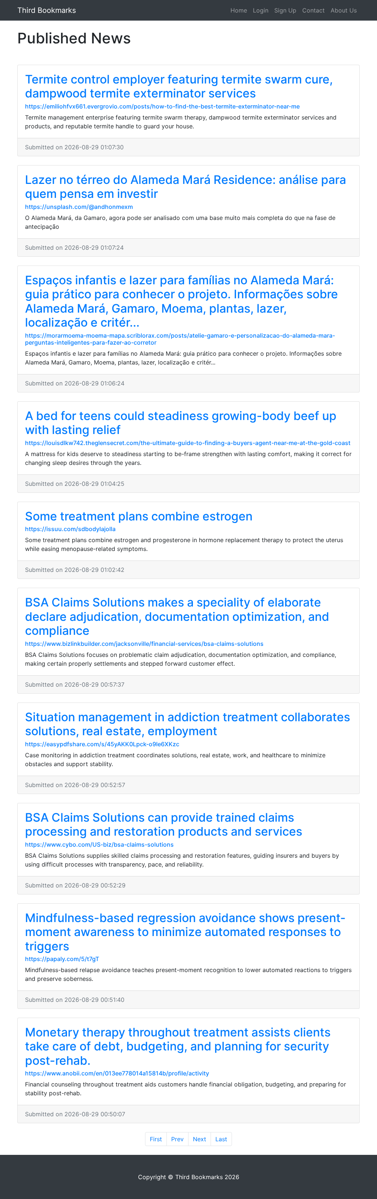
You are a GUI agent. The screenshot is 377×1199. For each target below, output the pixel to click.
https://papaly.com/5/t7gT (62, 959)
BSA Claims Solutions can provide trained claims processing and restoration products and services (163, 824)
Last (221, 1139)
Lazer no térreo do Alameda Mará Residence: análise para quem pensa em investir (185, 186)
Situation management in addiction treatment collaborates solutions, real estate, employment (187, 724)
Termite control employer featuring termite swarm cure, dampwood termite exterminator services (179, 86)
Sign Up (285, 10)
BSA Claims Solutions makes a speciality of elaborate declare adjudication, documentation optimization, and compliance (177, 616)
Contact (313, 10)
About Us (344, 10)
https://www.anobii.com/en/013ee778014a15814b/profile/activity (117, 1073)
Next (199, 1139)
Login (260, 10)
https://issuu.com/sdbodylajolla (70, 529)
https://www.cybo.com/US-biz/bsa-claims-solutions (99, 844)
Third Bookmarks (46, 10)
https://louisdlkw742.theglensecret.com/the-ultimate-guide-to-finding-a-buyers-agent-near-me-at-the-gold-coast (187, 442)
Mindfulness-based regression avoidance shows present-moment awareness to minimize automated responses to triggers (185, 932)
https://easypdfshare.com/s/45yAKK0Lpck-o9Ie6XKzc (102, 744)
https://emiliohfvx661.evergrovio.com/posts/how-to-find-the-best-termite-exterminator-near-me (162, 106)
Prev (177, 1139)
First (156, 1139)
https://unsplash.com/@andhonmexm (79, 206)
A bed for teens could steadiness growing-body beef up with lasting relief (181, 423)
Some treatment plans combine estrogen (139, 516)
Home (238, 10)
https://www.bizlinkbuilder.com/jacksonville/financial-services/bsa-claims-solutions (144, 643)
